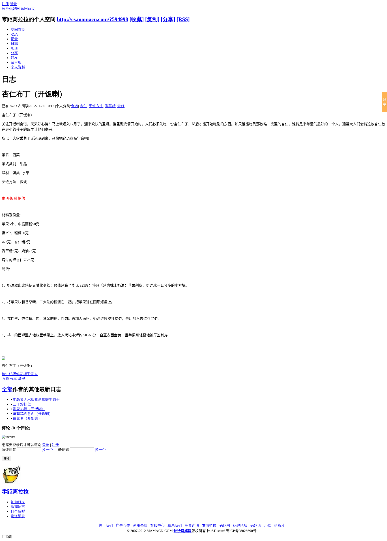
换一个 (47, 450)
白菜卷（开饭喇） (27, 418)
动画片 (279, 525)
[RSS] (183, 19)
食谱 (74, 106)
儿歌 (267, 525)
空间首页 (18, 29)
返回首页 (28, 9)
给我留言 (18, 507)
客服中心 (157, 525)
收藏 (5, 379)
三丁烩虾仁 (22, 404)
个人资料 (18, 67)
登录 (13, 4)
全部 (7, 389)
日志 (14, 43)
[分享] (168, 19)
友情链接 (209, 525)
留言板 (16, 62)
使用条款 (140, 525)
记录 (14, 39)
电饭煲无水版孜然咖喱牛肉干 (36, 399)
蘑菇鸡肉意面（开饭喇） (32, 413)
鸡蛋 (12, 374)
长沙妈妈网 (11, 9)
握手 (26, 374)
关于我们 (106, 525)
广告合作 (123, 525)
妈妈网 (224, 525)
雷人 (34, 374)
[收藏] (136, 19)
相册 (14, 48)
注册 (5, 4)
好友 (14, 58)
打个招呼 (18, 511)
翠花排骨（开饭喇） (29, 409)
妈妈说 (255, 525)
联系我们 (175, 525)
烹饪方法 (96, 106)
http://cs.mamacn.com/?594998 (92, 19)
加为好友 (18, 502)
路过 (5, 374)
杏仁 (83, 106)
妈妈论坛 (240, 525)
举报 (21, 379)
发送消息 (18, 516)
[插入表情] (8, 437)
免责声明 (192, 525)
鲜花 (19, 374)
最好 (121, 106)
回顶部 (7, 537)
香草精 (110, 106)
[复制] (152, 19)
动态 (14, 34)
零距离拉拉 (15, 492)
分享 (14, 53)
